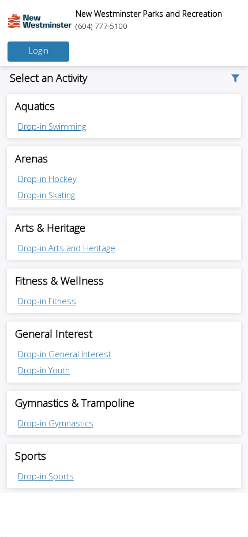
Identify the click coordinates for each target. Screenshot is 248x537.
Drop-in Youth (44, 370)
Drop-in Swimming (52, 126)
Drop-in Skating (46, 195)
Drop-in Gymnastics (55, 423)
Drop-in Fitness (47, 301)
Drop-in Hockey (47, 178)
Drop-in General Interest (64, 354)
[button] (234, 78)
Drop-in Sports (46, 476)
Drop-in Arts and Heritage (66, 248)
